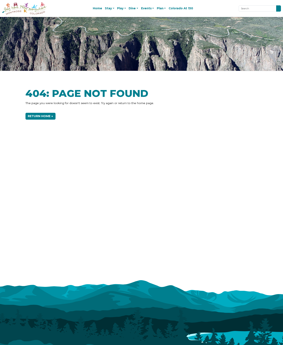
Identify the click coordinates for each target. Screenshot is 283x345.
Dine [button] (132, 8)
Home (97, 8)
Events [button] (146, 8)
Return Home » (40, 116)
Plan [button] (160, 8)
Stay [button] (108, 8)
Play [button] (120, 8)
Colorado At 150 (181, 8)
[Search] (278, 8)
